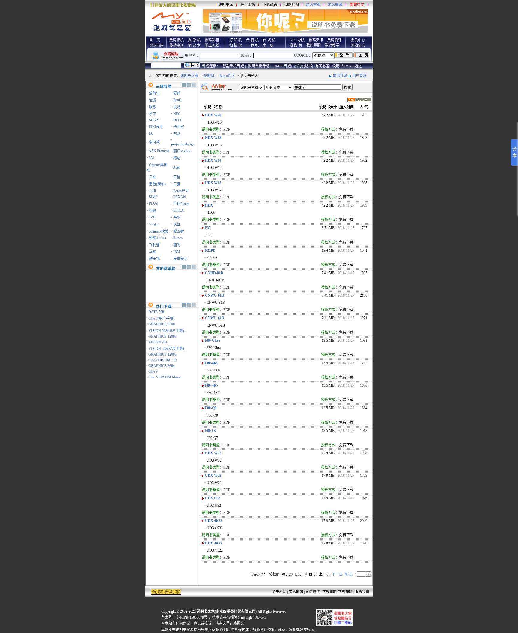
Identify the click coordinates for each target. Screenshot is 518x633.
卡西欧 (178, 127)
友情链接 (312, 592)
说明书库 (226, 5)
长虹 (176, 224)
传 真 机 (252, 40)
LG (151, 133)
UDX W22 (213, 475)
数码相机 (176, 40)
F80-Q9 (210, 408)
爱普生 (154, 93)
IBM (176, 252)
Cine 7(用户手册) (161, 318)
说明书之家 (189, 76)
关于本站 (247, 5)
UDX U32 (212, 498)
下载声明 (329, 592)
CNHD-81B (214, 273)
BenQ (177, 100)
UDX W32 (213, 453)
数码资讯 (316, 40)
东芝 (176, 134)
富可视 (154, 142)
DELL (177, 120)
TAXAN (179, 197)
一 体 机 (252, 45)
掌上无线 (212, 45)
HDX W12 (213, 183)
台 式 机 (269, 40)
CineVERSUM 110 (162, 360)
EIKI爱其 (156, 127)
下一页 (337, 574)
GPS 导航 (297, 40)
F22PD (210, 250)
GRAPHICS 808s (161, 366)
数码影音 (212, 40)
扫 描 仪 (235, 45)
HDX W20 (213, 115)
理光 (176, 245)
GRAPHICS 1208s (162, 336)
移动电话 (176, 45)
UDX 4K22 (213, 543)
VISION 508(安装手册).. (167, 349)
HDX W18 (213, 138)
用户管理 (359, 76)
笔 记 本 (194, 45)
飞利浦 (154, 245)
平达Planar (181, 204)
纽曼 (152, 211)
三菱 (176, 184)
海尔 (176, 217)
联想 (152, 107)
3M (151, 158)
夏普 (176, 93)
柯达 (176, 158)
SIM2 (153, 197)
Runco (178, 238)
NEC (176, 114)
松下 (152, 114)
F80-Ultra (212, 340)
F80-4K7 (211, 385)
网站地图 (291, 5)
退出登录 (340, 76)
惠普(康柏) (157, 184)
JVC (152, 217)
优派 (176, 107)
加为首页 (313, 5)
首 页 (154, 40)
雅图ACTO (157, 238)
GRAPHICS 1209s (162, 354)
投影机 (209, 76)
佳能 (152, 100)
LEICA (178, 210)
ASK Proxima (159, 151)
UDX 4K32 (213, 521)
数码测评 (334, 40)
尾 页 (349, 574)
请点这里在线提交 (229, 623)
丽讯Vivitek (182, 151)
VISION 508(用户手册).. (167, 331)
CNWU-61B (214, 318)
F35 (208, 228)
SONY (154, 120)
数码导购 (313, 45)
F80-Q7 (210, 431)
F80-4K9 (211, 363)
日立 (152, 177)
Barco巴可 (227, 76)
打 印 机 (235, 40)
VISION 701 (157, 342)
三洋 (152, 191)
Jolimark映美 (158, 231)
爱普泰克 (180, 259)
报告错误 (362, 592)
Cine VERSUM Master (165, 377)
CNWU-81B (214, 295)
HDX (209, 205)
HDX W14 (213, 160)
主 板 (268, 45)
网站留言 (358, 45)
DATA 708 (156, 312)
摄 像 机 (194, 40)
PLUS (153, 203)
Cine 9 (153, 371)
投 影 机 (296, 45)
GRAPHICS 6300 (161, 324)
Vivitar (154, 224)
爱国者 (178, 231)
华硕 (152, 252)
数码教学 (332, 45)
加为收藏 (335, 5)
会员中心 (358, 40)
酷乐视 (154, 259)
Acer (176, 167)
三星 (176, 177)
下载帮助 (270, 5)
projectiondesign (183, 144)
